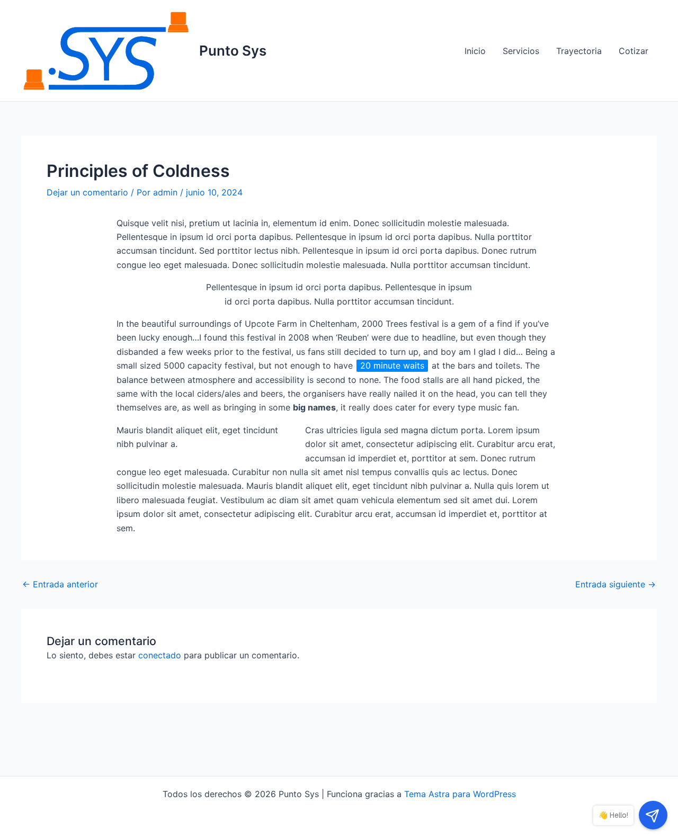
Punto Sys (232, 50)
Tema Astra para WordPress (460, 794)
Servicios (521, 51)
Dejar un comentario (87, 192)
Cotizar (633, 51)
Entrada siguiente (615, 584)
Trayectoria (579, 51)
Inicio (475, 51)
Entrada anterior (60, 584)
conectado (159, 655)
